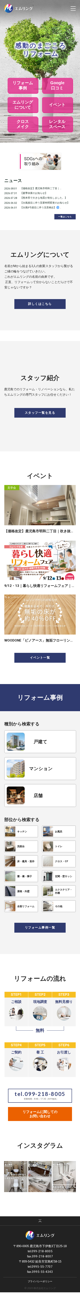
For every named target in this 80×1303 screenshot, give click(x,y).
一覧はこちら (65, 216)
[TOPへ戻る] (40, 1221)
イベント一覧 (40, 657)
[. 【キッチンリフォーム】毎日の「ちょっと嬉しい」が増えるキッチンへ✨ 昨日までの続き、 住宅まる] (40, 1176)
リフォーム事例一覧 (40, 927)
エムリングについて (23, 104)
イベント (57, 104)
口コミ (57, 85)
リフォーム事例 (23, 85)
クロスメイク (23, 124)
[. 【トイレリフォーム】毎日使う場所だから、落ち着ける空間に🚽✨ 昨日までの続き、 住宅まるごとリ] (15, 1176)
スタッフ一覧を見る (40, 413)
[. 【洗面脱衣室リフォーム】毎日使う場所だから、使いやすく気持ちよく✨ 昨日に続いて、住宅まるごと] (64, 1176)
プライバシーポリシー (40, 1281)
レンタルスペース (57, 124)
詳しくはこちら (40, 304)
